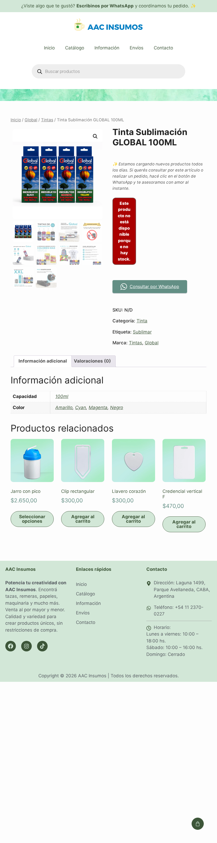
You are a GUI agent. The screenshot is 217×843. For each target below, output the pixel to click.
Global (31, 119)
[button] (95, 136)
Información (106, 47)
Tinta (142, 320)
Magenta (98, 407)
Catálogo (74, 47)
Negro (116, 407)
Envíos (136, 47)
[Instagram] (26, 646)
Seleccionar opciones (32, 519)
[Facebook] (10, 646)
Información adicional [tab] (43, 361)
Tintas (47, 119)
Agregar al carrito (82, 519)
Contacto (163, 47)
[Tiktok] (42, 646)
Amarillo (64, 407)
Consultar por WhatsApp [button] (154, 286)
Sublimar (142, 332)
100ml (61, 396)
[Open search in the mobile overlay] (108, 71)
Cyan (80, 407)
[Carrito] (198, 824)
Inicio (49, 47)
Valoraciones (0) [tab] (92, 361)
